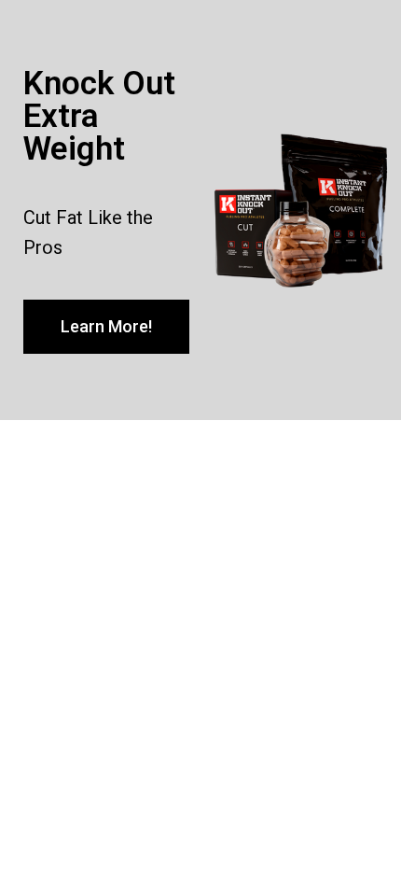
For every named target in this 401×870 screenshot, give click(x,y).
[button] (106, 327)
